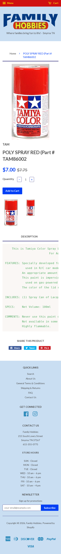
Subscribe (50, 507)
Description (29, 236)
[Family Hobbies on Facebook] (26, 413)
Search (30, 374)
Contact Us (30, 397)
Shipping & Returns (30, 388)
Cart (55, 3)
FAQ (30, 392)
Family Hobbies (34, 523)
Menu (10, 3)
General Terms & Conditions (30, 383)
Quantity (8, 178)
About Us (30, 378)
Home (12, 53)
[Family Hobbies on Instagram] (35, 413)
